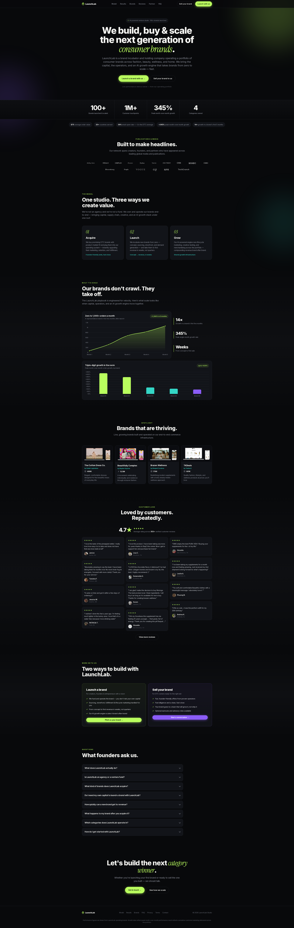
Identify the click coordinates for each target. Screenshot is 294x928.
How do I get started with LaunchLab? (102, 832)
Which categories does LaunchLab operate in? (106, 823)
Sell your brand (185, 4)
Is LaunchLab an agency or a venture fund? (105, 777)
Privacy (150, 913)
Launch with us (203, 4)
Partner (152, 4)
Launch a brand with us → (133, 78)
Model (114, 4)
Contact (165, 913)
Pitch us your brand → (114, 720)
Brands (132, 4)
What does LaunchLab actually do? (101, 768)
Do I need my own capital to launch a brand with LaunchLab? (112, 795)
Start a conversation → (180, 717)
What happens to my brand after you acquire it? (107, 813)
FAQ (159, 4)
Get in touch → (134, 890)
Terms (157, 913)
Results (123, 4)
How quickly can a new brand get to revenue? (106, 804)
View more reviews (147, 637)
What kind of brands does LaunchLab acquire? (106, 786)
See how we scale (158, 890)
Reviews (142, 4)
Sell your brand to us (163, 78)
